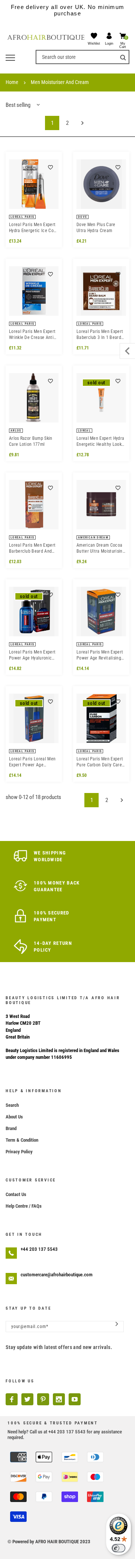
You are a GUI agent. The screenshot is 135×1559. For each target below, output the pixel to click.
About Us (14, 1117)
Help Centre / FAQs (24, 1206)
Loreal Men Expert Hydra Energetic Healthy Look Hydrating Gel (100, 441)
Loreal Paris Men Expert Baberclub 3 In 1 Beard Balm (99, 334)
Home (12, 82)
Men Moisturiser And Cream (60, 82)
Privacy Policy (19, 1151)
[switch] (118, 1548)
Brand (11, 1128)
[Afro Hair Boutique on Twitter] (27, 1399)
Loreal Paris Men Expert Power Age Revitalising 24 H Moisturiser (99, 655)
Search (12, 1105)
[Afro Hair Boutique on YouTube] (75, 1399)
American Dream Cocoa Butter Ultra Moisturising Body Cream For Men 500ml (100, 548)
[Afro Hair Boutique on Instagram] (59, 1399)
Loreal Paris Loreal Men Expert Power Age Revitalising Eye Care (32, 762)
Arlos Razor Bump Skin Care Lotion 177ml (30, 441)
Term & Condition (22, 1140)
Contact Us (16, 1194)
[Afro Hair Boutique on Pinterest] (43, 1399)
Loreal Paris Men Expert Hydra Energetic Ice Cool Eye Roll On (33, 228)
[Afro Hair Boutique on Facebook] (12, 1399)
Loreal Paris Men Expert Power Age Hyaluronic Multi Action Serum (32, 655)
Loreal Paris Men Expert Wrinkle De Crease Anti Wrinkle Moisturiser (32, 334)
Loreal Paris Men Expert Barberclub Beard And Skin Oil (32, 548)
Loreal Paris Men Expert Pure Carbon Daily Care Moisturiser (99, 762)
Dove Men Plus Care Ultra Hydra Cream (96, 227)
